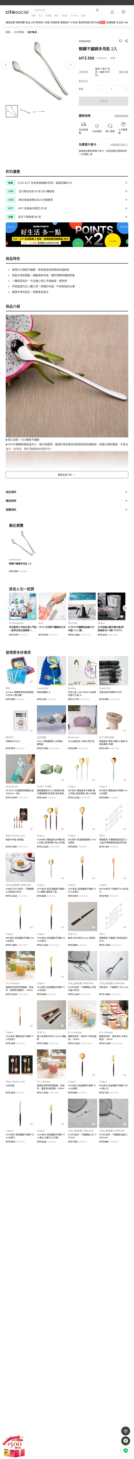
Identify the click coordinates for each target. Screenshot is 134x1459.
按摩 (56, 15)
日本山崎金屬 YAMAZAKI (18, 884)
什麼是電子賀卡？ (119, 144)
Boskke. (72, 688)
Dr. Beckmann (16, 623)
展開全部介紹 (65, 474)
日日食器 (19, 32)
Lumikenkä (42, 688)
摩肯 (8, 688)
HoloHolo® (11, 786)
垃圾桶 (64, 15)
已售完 (103, 101)
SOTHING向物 (106, 737)
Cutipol (71, 786)
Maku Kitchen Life (15, 835)
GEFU (102, 835)
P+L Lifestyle (12, 983)
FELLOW (72, 623)
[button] (12, 111)
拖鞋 (34, 15)
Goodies (74, 15)
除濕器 (48, 15)
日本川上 (72, 934)
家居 (8, 32)
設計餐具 (32, 32)
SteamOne (104, 688)
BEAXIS (10, 737)
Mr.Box (101, 623)
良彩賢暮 (41, 737)
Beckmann (73, 737)
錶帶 (83, 15)
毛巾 (40, 15)
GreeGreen (15, 559)
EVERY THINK (44, 786)
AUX (41, 623)
